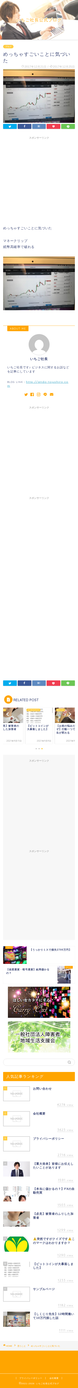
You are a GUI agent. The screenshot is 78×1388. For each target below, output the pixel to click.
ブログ (8, 46)
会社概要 (54, 1378)
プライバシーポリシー (30, 1378)
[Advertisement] (39, 180)
